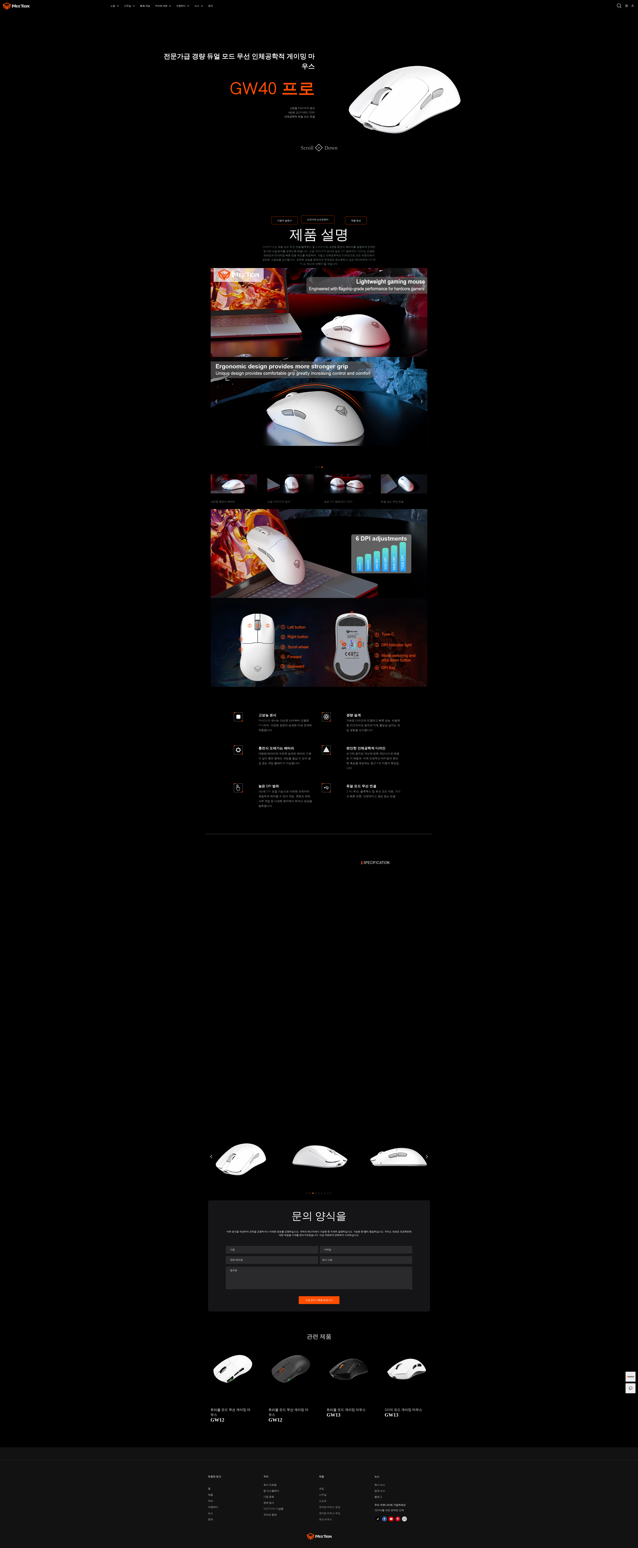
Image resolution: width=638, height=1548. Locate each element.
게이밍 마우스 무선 (329, 1513)
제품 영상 (356, 220)
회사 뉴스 (379, 1484)
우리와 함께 (270, 1514)
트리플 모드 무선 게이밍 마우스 (230, 1412)
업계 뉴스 (379, 1490)
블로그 (378, 1496)
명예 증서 (269, 1502)
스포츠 (322, 1500)
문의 (210, 1519)
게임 (321, 1488)
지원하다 (213, 1507)
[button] (216, 401)
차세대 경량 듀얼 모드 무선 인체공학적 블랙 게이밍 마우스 (406, 1412)
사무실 (322, 1494)
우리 (210, 1500)
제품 (210, 1494)
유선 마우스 (325, 1519)
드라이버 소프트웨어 (317, 219)
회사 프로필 (270, 1484)
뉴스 (210, 1513)
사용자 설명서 (284, 220)
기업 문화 (269, 1496)
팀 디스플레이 (271, 1490)
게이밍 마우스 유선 (329, 1507)
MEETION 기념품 (273, 1508)
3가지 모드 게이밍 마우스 (345, 1410)
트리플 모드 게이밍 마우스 (288, 1410)
